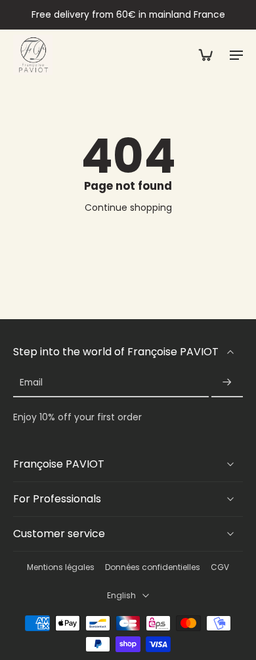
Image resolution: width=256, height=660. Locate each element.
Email (31, 383)
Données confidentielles (152, 567)
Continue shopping (128, 207)
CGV (220, 567)
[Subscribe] (227, 383)
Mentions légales (61, 567)
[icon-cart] (204, 54)
